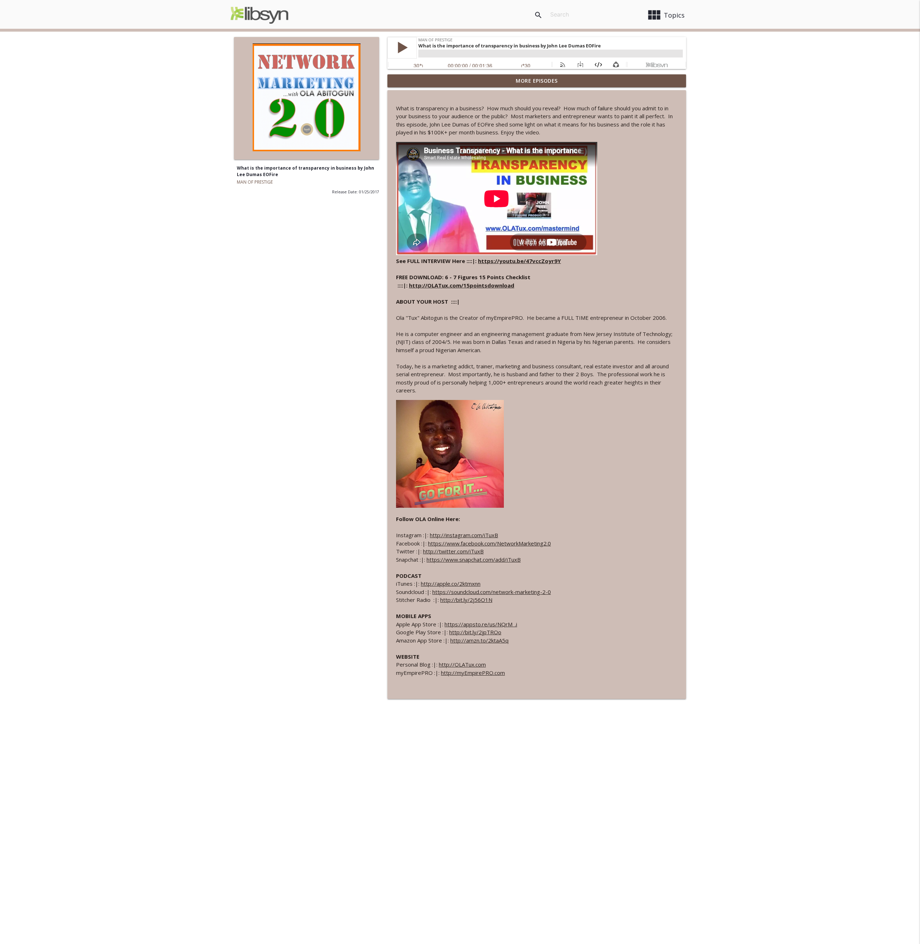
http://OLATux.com (462, 664)
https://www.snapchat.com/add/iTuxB (474, 559)
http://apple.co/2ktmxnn (450, 583)
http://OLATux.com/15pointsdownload (461, 285)
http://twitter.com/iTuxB (453, 551)
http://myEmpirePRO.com (473, 672)
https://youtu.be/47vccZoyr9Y (519, 260)
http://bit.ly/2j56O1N (466, 599)
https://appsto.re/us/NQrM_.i (481, 624)
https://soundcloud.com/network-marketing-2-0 (491, 591)
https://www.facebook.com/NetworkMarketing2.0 (489, 543)
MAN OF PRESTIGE (255, 182)
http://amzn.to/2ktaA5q (479, 640)
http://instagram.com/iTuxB (464, 535)
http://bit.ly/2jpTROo (475, 632)
